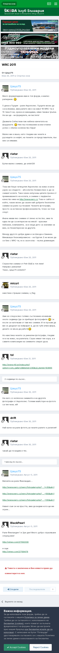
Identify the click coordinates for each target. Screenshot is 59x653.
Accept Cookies (17, 647)
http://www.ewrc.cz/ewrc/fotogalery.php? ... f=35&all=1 (28, 487)
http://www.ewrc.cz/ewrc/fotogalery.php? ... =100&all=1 (28, 493)
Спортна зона (23, 76)
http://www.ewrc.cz (29, 199)
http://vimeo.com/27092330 (15, 542)
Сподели (13, 589)
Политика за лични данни (36, 617)
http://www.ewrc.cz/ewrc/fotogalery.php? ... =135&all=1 (28, 500)
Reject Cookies (41, 647)
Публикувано (23, 90)
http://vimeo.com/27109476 (15, 551)
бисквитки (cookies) (13, 623)
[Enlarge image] (15, 99)
